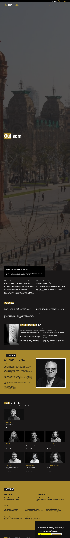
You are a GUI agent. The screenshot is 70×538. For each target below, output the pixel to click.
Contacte (64, 5)
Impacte (36, 5)
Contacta (9, 427)
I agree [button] (40, 534)
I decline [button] (47, 534)
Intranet (55, 1)
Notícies (55, 5)
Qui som (50, 5)
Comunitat (30, 5)
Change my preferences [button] (56, 534)
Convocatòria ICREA (43, 5)
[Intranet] (52, 1)
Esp (65, 1)
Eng (62, 1)
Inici (26, 5)
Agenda (59, 5)
